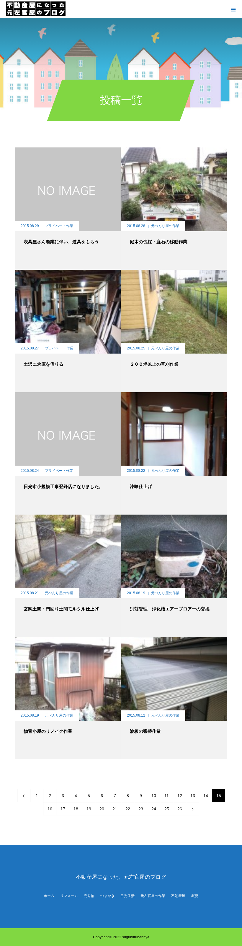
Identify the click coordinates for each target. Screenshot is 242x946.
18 (75, 809)
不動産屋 (178, 896)
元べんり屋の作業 (165, 226)
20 (101, 809)
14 (205, 795)
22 (127, 809)
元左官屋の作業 (152, 896)
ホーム (49, 896)
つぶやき (107, 896)
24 (153, 809)
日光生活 (127, 896)
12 (179, 795)
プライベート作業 (59, 226)
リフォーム (69, 896)
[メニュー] (233, 9)
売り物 (89, 896)
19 (88, 809)
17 (62, 809)
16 (50, 809)
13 (192, 795)
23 (140, 809)
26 (179, 809)
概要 (194, 896)
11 (166, 795)
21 (114, 809)
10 (153, 795)
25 (166, 809)
